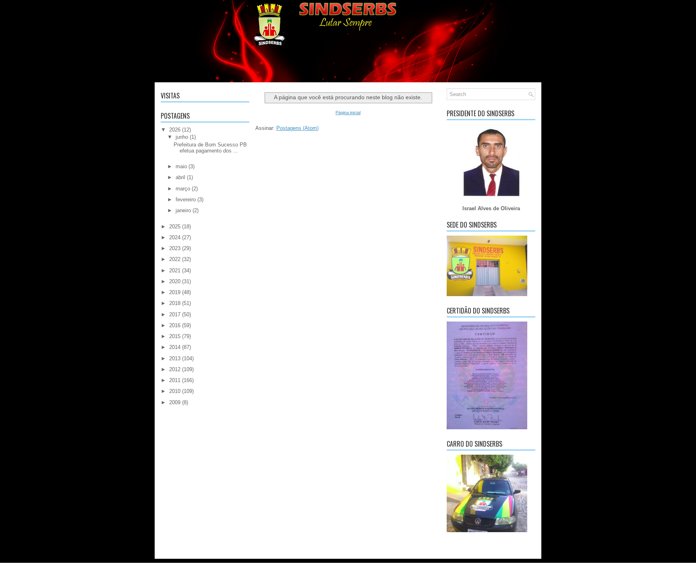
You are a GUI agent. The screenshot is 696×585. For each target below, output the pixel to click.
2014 (174, 347)
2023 (174, 248)
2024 (174, 237)
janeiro (183, 210)
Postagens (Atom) (297, 128)
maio (181, 166)
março (183, 189)
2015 (174, 336)
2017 (174, 314)
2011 (174, 380)
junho (182, 137)
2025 (174, 227)
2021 (174, 270)
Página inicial (348, 112)
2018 (174, 303)
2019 (174, 292)
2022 (174, 259)
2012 (174, 369)
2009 (174, 402)
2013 (174, 358)
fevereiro (186, 199)
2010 (174, 391)
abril (180, 177)
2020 (174, 281)
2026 (174, 130)
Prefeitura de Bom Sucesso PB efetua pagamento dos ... (210, 148)
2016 (174, 325)
